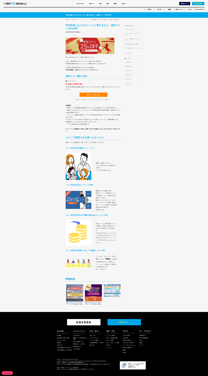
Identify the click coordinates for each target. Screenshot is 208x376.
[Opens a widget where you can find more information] (7, 373)
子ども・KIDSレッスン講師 (112, 342)
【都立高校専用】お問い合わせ (64, 347)
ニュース (141, 345)
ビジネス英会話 (126, 335)
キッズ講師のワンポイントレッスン (133, 48)
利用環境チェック (77, 346)
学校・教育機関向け (144, 338)
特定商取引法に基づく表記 (63, 338)
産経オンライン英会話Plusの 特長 (80, 338)
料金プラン (92, 3)
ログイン (124, 322)
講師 (107, 3)
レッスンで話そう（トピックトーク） (133, 34)
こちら (109, 170)
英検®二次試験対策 (127, 347)
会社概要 (59, 335)
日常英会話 (125, 338)
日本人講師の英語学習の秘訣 (132, 44)
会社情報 (60, 331)
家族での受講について (78, 341)
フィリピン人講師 (110, 335)
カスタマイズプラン (94, 338)
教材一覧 (92, 345)
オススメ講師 (128, 53)
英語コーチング (179, 9)
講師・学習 (110, 331)
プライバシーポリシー (62, 340)
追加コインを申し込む (93, 94)
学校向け (149, 9)
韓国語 (169, 9)
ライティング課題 (94, 340)
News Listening (199, 9)
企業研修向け (142, 335)
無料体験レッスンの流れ (79, 344)
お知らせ (123, 3)
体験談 (115, 3)
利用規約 (59, 342)
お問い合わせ (60, 345)
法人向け (159, 9)
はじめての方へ (80, 3)
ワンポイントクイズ (129, 29)
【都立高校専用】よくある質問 (64, 350)
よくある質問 (76, 349)
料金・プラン (93, 335)
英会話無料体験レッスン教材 (96, 342)
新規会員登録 (83, 322)
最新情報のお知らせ (129, 25)
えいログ (189, 9)
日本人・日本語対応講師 (112, 338)
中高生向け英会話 (127, 340)
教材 (100, 3)
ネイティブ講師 (110, 340)
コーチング (108, 347)
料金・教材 (94, 331)
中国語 (124, 352)
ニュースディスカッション (129, 345)
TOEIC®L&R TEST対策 (128, 342)
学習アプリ (108, 345)
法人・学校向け (145, 331)
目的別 (125, 331)
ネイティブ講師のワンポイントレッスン (133, 39)
